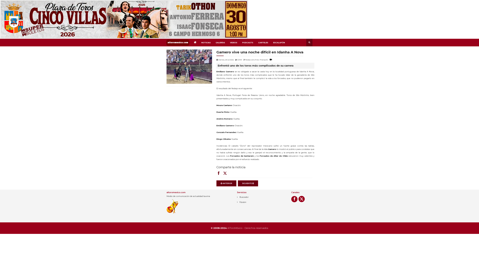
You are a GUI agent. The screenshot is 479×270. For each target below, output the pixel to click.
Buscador (244, 197)
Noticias (206, 43)
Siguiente (247, 183)
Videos (233, 43)
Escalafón (279, 43)
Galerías (220, 43)
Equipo (243, 202)
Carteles (263, 43)
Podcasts (247, 43)
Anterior (227, 183)
